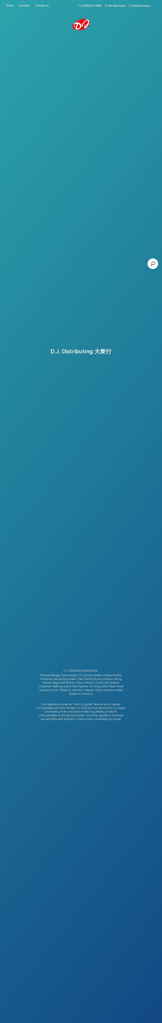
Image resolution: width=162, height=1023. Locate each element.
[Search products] (153, 264)
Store (9, 5)
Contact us (42, 5)
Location (24, 5)
